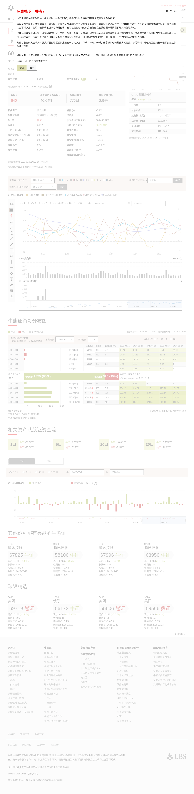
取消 (32, 67)
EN (175, 11)
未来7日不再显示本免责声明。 (34, 61)
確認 (21, 67)
